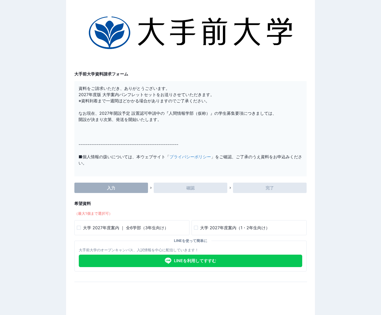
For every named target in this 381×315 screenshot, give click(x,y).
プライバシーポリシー (190, 156)
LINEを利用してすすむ (195, 260)
